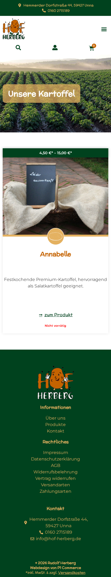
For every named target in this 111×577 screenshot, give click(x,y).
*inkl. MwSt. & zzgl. (55, 572)
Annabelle (55, 253)
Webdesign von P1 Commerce (55, 567)
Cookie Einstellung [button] (55, 497)
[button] (103, 29)
